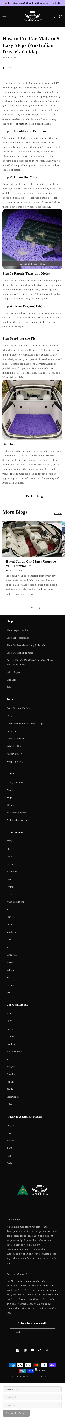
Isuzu (9, 894)
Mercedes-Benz (14, 1051)
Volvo (10, 1104)
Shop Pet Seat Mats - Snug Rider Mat (26, 645)
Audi (9, 1013)
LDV (9, 917)
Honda (10, 879)
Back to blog (34, 496)
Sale (9, 687)
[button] (4, 16)
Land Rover (13, 1044)
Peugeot (11, 1066)
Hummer (11, 1036)
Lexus (10, 924)
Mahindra (11, 932)
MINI (9, 1059)
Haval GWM (13, 871)
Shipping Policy (15, 761)
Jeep (9, 1156)
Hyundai (11, 887)
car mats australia (40, 105)
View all (58, 513)
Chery (10, 849)
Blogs (9, 797)
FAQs (9, 716)
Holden (10, 1140)
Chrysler (11, 1125)
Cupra (10, 1029)
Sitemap (11, 805)
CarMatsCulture (27, 1377)
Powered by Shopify (43, 1377)
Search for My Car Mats (16, 1413)
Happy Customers (16, 782)
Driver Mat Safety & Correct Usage (25, 723)
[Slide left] (25, 608)
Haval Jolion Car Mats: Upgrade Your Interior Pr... (31, 564)
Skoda (10, 1089)
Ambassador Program (18, 820)
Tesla (9, 1163)
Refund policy (14, 746)
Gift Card (11, 680)
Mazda (10, 939)
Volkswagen (13, 1097)
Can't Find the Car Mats (19, 708)
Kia (8, 909)
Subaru (10, 970)
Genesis (10, 864)
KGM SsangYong (15, 902)
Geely (10, 856)
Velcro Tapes (13, 672)
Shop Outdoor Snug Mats (20, 653)
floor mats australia (23, 123)
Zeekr (10, 992)
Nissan (10, 962)
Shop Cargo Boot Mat (18, 630)
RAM (9, 1148)
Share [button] (9, 67)
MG (8, 947)
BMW (10, 1021)
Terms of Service (15, 738)
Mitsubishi (12, 955)
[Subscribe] (51, 1332)
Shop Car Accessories (18, 638)
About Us (11, 790)
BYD (9, 841)
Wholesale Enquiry (16, 812)
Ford (9, 1133)
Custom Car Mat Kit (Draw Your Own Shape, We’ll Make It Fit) (30, 662)
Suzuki (10, 977)
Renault (10, 1082)
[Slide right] (40, 608)
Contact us (12, 731)
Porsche (11, 1074)
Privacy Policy (14, 754)
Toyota (10, 985)
